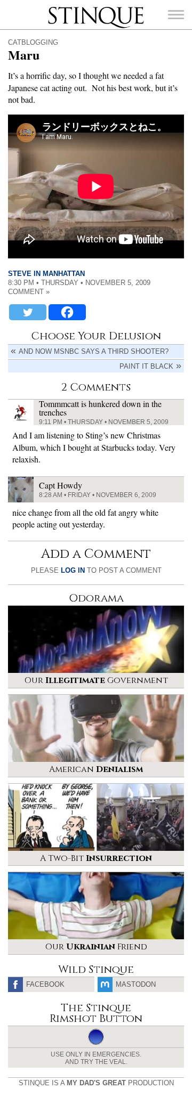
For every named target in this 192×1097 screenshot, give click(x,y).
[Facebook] (67, 312)
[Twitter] (27, 312)
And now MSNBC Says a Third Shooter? (94, 351)
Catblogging (33, 42)
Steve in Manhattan (46, 274)
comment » (29, 292)
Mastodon (136, 984)
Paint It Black (146, 366)
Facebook (45, 984)
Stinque (57, 8)
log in (73, 570)
